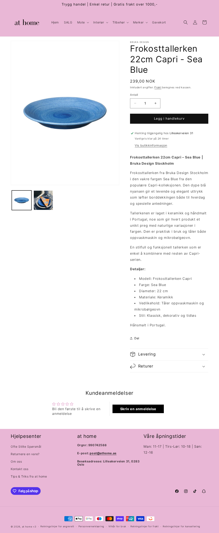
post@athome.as (103, 453)
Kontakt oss (19, 469)
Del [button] (136, 338)
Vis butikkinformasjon (151, 145)
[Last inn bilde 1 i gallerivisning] (21, 200)
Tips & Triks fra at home (29, 476)
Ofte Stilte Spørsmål (26, 446)
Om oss (16, 461)
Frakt (157, 87)
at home (27, 526)
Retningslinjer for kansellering (181, 526)
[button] (82, 22)
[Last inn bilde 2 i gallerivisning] (43, 200)
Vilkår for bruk (117, 526)
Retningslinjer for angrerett (57, 526)
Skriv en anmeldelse (138, 409)
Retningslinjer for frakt (144, 526)
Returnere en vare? (25, 454)
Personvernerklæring (91, 526)
